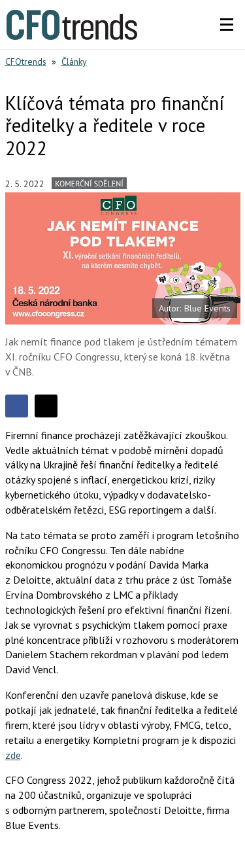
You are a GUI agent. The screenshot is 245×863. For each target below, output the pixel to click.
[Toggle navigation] (226, 25)
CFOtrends (25, 61)
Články (74, 61)
